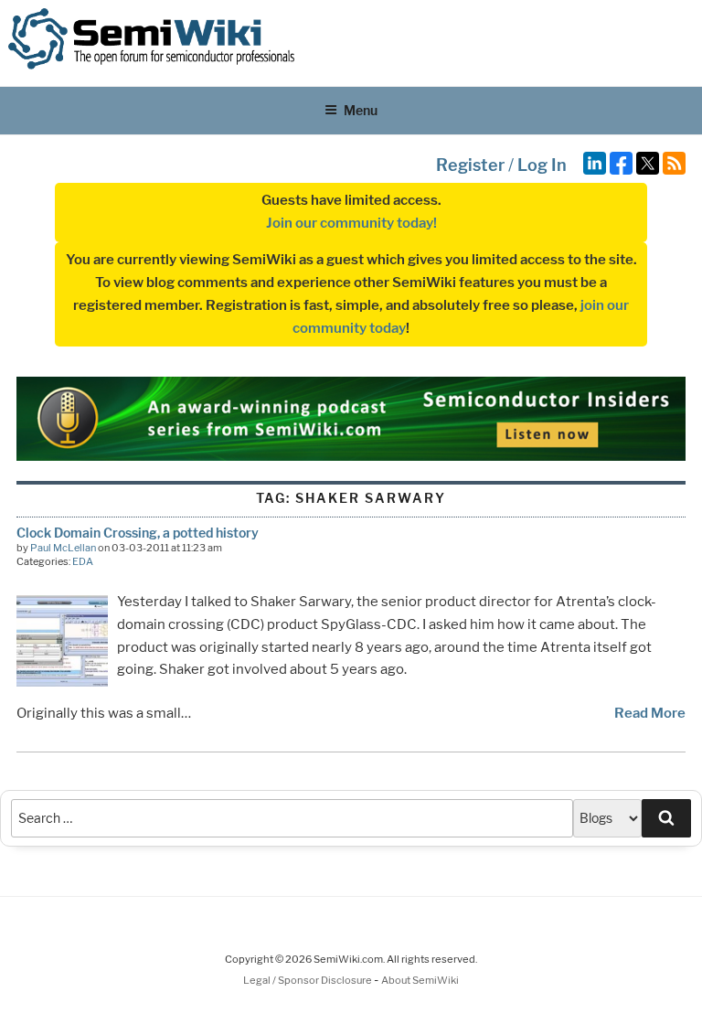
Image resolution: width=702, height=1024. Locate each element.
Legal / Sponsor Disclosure (308, 980)
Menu (361, 110)
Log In (542, 165)
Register (470, 165)
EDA (82, 561)
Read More (650, 713)
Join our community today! (351, 223)
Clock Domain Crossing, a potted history (137, 532)
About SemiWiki (420, 980)
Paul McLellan (63, 547)
